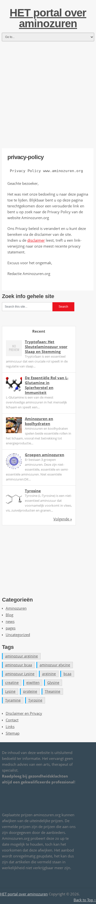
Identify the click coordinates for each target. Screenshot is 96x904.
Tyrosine (33, 490)
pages (11, 628)
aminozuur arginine (21, 656)
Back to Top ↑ (85, 899)
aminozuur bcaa (18, 665)
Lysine (10, 691)
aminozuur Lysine (19, 673)
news (10, 621)
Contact (12, 719)
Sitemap (12, 733)
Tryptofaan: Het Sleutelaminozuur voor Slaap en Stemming (46, 346)
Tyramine (13, 700)
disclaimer (36, 240)
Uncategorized (18, 634)
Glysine (53, 682)
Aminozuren (16, 608)
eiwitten (33, 682)
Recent (38, 331)
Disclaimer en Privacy (24, 713)
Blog (9, 614)
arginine (49, 673)
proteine (30, 691)
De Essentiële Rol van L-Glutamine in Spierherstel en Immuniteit (46, 385)
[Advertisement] (48, 90)
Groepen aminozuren (44, 454)
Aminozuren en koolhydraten (39, 421)
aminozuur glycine (55, 665)
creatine (12, 682)
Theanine (52, 691)
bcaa (67, 673)
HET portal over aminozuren (48, 18)
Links (10, 726)
